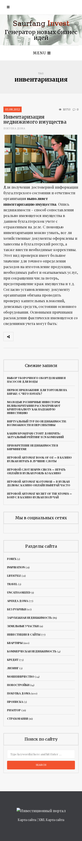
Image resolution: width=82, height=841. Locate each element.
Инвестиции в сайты (23, 634)
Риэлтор (14, 710)
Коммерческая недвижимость (31, 651)
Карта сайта (27, 820)
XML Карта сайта (51, 820)
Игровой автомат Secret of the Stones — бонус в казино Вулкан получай (39, 495)
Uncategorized (19, 592)
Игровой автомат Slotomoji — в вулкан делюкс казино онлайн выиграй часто (38, 483)
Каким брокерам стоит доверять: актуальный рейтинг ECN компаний (35, 435)
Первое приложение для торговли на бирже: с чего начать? (37, 391)
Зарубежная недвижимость (29, 617)
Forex (11, 559)
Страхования (17, 718)
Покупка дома (14, 128)
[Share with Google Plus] (38, 336)
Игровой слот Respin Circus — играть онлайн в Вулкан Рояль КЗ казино (36, 471)
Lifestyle (14, 575)
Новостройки (18, 685)
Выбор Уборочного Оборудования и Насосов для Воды (36, 379)
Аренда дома (17, 601)
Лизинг (13, 668)
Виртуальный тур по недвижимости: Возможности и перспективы (37, 423)
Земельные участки (23, 626)
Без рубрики (16, 609)
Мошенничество (20, 676)
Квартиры (15, 643)
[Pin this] (48, 336)
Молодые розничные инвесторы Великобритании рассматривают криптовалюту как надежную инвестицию (33, 407)
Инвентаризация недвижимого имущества (35, 119)
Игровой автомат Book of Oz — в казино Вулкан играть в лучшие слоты (39, 459)
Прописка (15, 702)
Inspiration (16, 567)
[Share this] (18, 336)
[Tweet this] (28, 336)
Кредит (12, 659)
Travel (12, 584)
